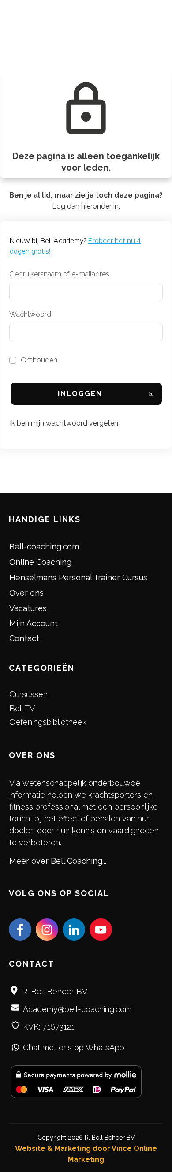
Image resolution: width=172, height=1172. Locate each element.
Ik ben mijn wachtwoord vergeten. (65, 423)
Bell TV (22, 708)
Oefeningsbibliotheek (47, 722)
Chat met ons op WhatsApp (73, 1047)
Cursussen (28, 694)
